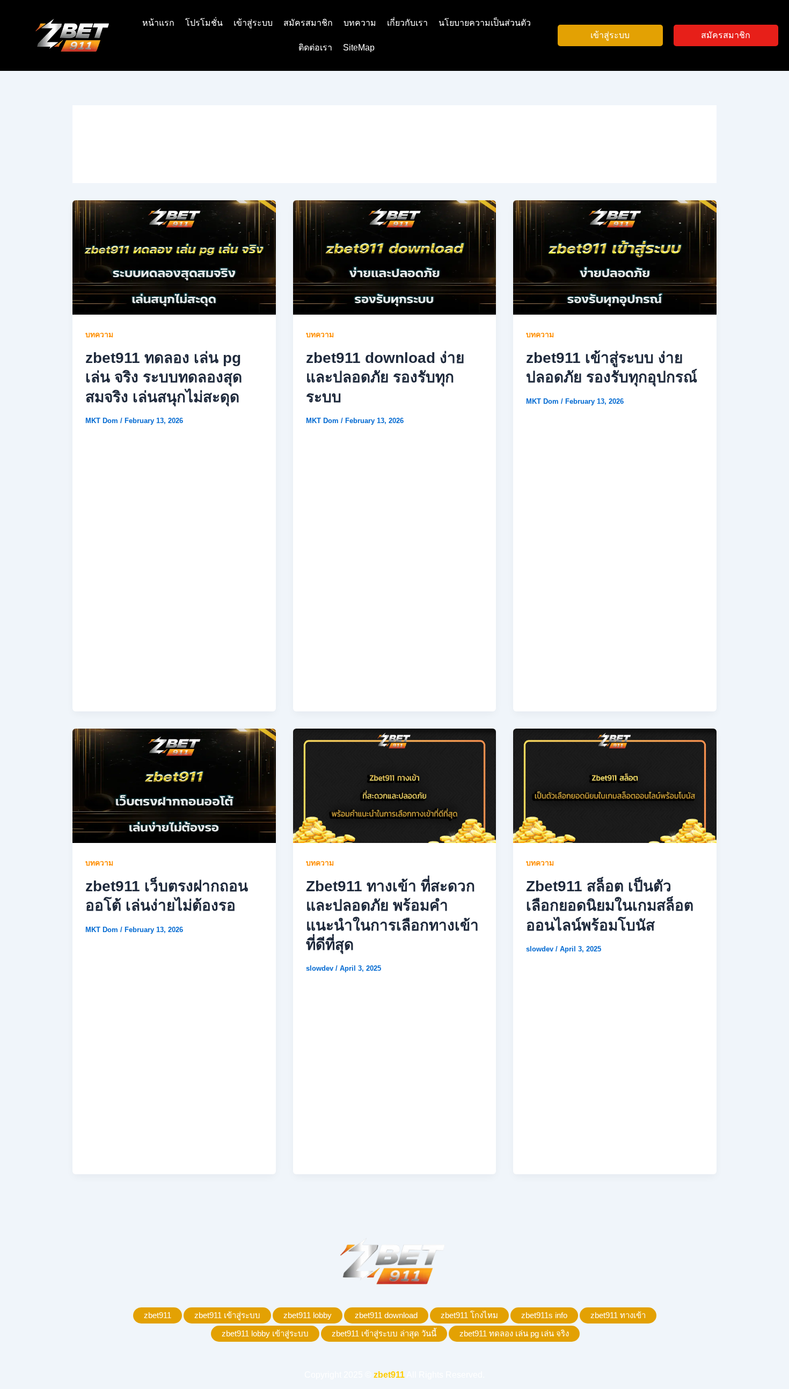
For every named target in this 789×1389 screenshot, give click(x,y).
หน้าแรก (158, 22)
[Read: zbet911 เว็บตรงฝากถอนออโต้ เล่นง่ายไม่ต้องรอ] (174, 785)
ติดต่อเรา (315, 47)
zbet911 (157, 1315)
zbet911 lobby (307, 1315)
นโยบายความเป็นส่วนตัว (485, 22)
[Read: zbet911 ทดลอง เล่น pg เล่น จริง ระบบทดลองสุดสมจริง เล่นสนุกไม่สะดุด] (174, 256)
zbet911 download (386, 1315)
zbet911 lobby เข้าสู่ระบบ (265, 1333)
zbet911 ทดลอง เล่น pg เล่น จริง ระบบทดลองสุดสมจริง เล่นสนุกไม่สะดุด (163, 377)
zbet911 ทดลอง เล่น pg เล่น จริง (514, 1333)
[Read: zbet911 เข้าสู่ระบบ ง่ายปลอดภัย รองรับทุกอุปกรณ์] (615, 256)
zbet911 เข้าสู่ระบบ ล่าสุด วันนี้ (384, 1333)
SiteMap (359, 47)
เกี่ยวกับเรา (407, 22)
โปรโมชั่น (204, 22)
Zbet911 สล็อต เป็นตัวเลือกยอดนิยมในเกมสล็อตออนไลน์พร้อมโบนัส (609, 906)
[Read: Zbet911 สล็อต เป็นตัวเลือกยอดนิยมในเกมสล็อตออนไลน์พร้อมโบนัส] (615, 785)
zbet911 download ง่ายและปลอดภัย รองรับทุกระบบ (385, 377)
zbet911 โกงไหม (469, 1315)
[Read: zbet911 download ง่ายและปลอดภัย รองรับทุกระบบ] (394, 256)
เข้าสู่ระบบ (253, 22)
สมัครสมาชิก (308, 22)
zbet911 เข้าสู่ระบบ (227, 1315)
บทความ (360, 22)
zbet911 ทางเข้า (618, 1315)
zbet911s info (544, 1315)
